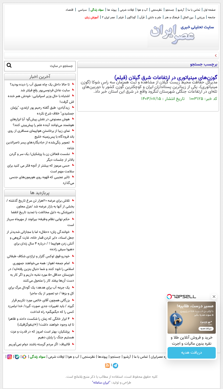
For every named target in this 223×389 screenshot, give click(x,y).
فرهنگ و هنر (172, 17)
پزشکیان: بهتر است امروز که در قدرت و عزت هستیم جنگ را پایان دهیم (42, 334)
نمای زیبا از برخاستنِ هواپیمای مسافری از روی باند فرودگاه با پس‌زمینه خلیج (41, 133)
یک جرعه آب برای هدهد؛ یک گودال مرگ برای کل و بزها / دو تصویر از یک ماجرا (41, 290)
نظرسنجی (156, 10)
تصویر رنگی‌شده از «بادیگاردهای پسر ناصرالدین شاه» (40, 145)
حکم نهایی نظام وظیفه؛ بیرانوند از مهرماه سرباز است (40, 222)
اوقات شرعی (127, 10)
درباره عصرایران (161, 356)
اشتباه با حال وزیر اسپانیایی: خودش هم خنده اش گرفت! (41, 99)
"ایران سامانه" (101, 382)
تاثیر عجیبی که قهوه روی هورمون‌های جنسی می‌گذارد (41, 180)
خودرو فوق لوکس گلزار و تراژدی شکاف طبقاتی (38, 256)
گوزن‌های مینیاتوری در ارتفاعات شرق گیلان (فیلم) (165, 78)
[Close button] (214, 296)
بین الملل (188, 17)
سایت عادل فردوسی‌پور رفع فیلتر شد (45, 90)
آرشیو (181, 10)
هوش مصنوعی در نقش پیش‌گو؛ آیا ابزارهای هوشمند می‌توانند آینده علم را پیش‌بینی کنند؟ (42, 122)
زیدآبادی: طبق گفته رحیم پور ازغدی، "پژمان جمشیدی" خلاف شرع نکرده (42, 110)
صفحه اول (209, 10)
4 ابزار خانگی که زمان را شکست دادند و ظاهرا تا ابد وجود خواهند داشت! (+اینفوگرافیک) (41, 321)
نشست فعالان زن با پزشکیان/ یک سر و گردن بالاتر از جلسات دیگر (41, 156)
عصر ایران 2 (108, 17)
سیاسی (82, 10)
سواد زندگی (97, 10)
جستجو (170, 10)
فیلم (120, 17)
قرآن (141, 17)
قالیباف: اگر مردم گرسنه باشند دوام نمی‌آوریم (39, 344)
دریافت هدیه (191, 353)
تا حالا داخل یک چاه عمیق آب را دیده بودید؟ (40, 84)
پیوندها (102, 356)
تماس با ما (194, 10)
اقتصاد (69, 10)
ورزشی (200, 17)
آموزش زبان (91, 17)
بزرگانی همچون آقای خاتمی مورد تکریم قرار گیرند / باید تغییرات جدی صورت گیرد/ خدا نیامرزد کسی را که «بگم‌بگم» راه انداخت (41, 306)
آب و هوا (142, 10)
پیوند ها (111, 10)
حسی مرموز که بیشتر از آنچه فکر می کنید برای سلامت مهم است (40, 168)
